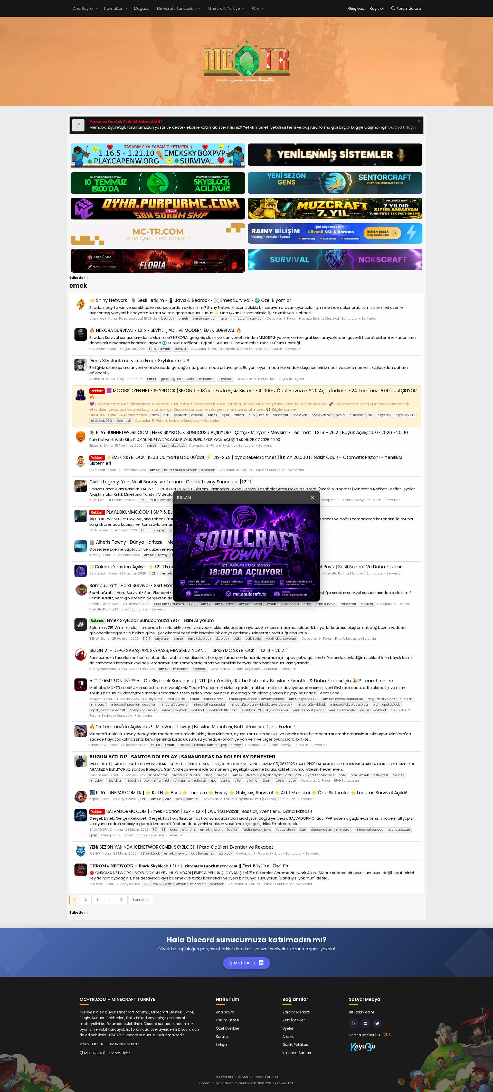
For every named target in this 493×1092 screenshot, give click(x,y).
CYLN (93, 530)
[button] (96, 8)
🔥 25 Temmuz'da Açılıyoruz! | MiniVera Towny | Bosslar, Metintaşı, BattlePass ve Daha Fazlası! (192, 727)
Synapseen (98, 775)
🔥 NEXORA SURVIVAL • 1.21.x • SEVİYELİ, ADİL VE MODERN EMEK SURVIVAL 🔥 (165, 330)
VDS (387, 1034)
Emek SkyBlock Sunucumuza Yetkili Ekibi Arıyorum (152, 620)
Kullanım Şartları (296, 1052)
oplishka (96, 884)
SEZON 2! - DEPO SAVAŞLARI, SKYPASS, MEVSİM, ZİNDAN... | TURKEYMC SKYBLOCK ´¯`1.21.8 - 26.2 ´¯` (189, 650)
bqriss (94, 799)
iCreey (94, 554)
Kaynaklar (113, 8)
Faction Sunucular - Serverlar (159, 835)
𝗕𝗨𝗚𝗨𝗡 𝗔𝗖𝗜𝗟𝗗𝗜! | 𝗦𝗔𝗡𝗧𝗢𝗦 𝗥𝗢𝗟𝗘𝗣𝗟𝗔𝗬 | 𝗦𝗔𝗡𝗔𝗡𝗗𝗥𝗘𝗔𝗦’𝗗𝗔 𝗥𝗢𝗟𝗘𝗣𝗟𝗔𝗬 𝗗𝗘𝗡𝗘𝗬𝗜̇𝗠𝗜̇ (182, 757)
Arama (288, 1036)
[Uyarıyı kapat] (418, 121)
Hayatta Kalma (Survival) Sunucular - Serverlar (338, 318)
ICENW (94, 853)
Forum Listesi (227, 1020)
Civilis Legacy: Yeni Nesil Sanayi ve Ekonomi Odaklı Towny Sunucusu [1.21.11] (171, 482)
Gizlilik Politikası (295, 1044)
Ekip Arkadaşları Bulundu (355, 638)
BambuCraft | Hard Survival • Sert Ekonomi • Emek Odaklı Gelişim (160, 585)
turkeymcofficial (102, 668)
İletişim (222, 1044)
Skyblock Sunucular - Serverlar (194, 420)
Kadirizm (96, 378)
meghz (95, 698)
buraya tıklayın (402, 127)
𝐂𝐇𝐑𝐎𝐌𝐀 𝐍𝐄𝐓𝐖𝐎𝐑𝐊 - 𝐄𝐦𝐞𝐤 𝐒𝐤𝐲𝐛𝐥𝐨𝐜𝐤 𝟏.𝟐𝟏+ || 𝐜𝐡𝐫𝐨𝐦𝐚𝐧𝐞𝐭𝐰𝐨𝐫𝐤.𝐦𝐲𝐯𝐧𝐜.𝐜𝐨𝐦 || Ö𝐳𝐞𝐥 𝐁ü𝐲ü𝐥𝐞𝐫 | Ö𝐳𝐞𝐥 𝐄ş (188, 866)
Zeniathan (97, 573)
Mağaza (141, 8)
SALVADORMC (100, 829)
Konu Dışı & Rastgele (287, 378)
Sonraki (139, 899)
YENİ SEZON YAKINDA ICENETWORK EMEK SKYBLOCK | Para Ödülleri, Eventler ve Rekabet (181, 847)
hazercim (97, 348)
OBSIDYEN (97, 415)
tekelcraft (97, 469)
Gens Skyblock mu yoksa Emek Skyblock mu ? (139, 361)
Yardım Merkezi (296, 1012)
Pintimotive (98, 744)
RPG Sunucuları (346, 780)
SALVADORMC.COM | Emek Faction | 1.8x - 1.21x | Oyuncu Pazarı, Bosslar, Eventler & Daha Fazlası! (201, 811)
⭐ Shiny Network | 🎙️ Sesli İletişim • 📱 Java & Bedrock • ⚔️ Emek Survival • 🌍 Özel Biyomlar (190, 300)
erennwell (97, 318)
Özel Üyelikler (227, 1028)
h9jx (92, 499)
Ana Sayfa (83, 8)
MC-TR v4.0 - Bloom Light (106, 1053)
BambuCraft (99, 603)
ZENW (94, 638)
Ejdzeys (95, 445)
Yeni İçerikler (293, 1020)
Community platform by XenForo (246, 1083)
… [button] (109, 899)
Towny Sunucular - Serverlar (376, 499)
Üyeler (287, 1028)
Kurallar (222, 1036)
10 (121, 899)
